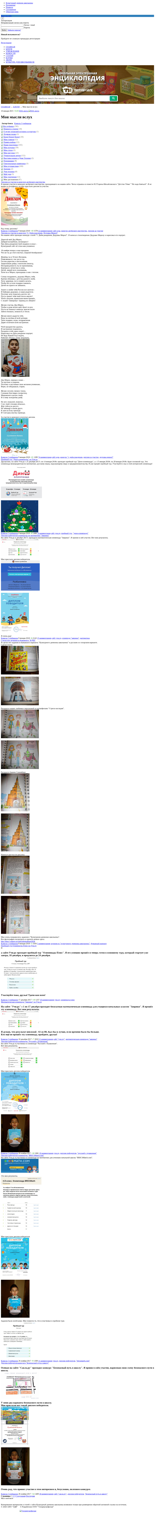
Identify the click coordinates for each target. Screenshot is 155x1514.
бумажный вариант (99, 944)
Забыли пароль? (14, 30)
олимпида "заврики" (70, 638)
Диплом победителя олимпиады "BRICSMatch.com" (22, 1155)
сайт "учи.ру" (59, 1039)
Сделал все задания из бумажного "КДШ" (18, 640)
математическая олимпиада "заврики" (81, 1039)
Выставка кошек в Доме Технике (17, 158)
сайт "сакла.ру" (60, 1494)
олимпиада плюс (68, 1000)
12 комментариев (45, 231)
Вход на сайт (6, 16)
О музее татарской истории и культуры (20, 132)
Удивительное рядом (12, 156)
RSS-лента (23, 111)
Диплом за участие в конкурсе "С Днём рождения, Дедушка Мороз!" (29, 233)
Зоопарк (7, 169)
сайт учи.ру (55, 533)
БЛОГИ (16, 107)
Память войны (10, 142)
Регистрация (6, 43)
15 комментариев (44, 638)
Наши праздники (11, 145)
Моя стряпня (9, 140)
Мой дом (7, 174)
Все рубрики (8, 126)
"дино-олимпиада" (80, 533)
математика (85, 638)
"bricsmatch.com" (83, 1361)
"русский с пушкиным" (87, 1153)
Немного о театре (11, 129)
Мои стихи (8, 150)
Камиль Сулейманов (22, 123)
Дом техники (9, 172)
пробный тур (66, 533)
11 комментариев (46, 1039)
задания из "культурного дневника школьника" (70, 944)
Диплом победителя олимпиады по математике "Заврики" (25, 535)
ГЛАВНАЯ (5, 107)
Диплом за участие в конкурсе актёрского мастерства (23, 182)
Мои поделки (9, 148)
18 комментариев (46, 1494)
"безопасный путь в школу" (96, 1494)
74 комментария (44, 457)
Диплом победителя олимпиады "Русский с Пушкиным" (24, 1041)
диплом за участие (95, 231)
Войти (4, 30)
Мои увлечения (10, 177)
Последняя (30, 1496)
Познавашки (9, 161)
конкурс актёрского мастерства (74, 231)
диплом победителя (68, 1153)
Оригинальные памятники (15, 164)
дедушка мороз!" (106, 457)
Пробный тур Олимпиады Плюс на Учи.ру (19, 946)
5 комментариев (43, 944)
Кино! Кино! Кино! (12, 137)
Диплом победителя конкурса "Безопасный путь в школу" (25, 1363)
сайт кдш (56, 231)
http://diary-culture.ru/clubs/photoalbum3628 (18, 941)
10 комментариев (47, 1000)
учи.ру (57, 1000)
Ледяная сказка (10, 134)
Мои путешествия (11, 166)
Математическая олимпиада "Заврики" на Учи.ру (21, 1002)
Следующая (20, 1496)
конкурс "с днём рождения (71, 457)
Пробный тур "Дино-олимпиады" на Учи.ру (19, 459)
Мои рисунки (9, 153)
